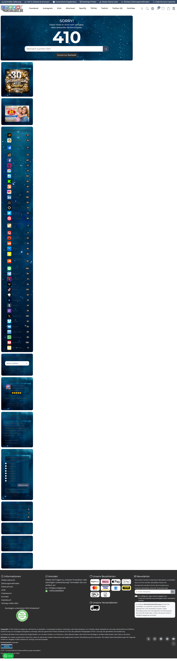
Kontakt (5, 596)
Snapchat (20, 254)
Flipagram (20, 165)
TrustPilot (20, 300)
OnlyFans (20, 213)
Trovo (20, 295)
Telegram (20, 274)
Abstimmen (23, 485)
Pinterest (20, 218)
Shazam (20, 249)
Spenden (15, 642)
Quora (20, 233)
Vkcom (20, 327)
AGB (3, 590)
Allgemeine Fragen (16, 517)
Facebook (33, 8)
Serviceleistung (119, 631)
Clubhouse (20, 140)
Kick (59, 8)
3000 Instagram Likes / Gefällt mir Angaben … (19, 388)
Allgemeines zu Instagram (16, 509)
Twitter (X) (117, 8)
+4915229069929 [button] (56, 591)
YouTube (131, 8)
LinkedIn (20, 197)
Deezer (20, 155)
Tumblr (20, 305)
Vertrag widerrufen (9, 603)
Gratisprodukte (11, 443)
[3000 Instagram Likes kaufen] (8, 386)
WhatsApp (20, 337)
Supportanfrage (10, 544)
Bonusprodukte (11, 440)
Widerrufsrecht (8, 580)
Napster (20, 208)
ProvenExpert (20, 226)
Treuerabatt (10, 561)
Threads (20, 279)
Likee (20, 192)
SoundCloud (20, 261)
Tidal (20, 284)
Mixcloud (70, 8)
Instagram (48, 8)
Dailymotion (20, 148)
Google (20, 171)
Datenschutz (7, 586)
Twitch (104, 8)
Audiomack (20, 135)
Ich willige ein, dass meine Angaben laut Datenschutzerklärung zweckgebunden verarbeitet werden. (156, 598)
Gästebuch (6, 600)
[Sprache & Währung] (152, 8)
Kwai (20, 187)
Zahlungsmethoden (10, 583)
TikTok (94, 8)
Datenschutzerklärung (152, 604)
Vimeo (20, 321)
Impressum (6, 593)
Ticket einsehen (10, 547)
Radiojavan (20, 238)
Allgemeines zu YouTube (16, 513)
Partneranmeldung (12, 530)
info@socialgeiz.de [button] (57, 588)
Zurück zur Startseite (66, 55)
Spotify (82, 8)
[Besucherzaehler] (7, 646)
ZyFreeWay (20, 348)
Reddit (20, 243)
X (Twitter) (11, 478)
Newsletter (9, 564)
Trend (22, 460)
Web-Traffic (20, 332)
